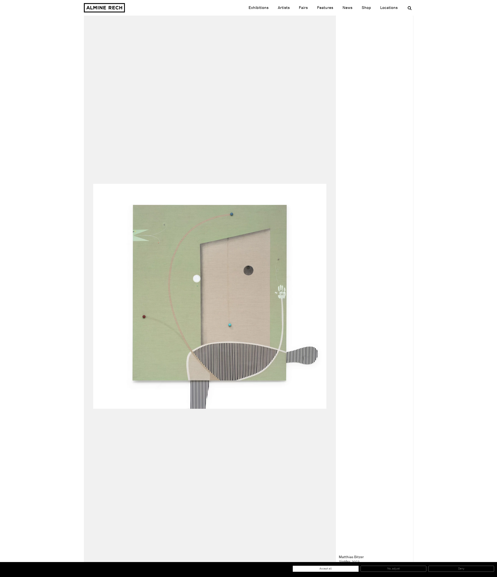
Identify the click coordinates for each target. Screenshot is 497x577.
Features (325, 8)
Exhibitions (258, 8)
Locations (389, 8)
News (347, 8)
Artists (284, 8)
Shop (366, 8)
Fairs (303, 8)
